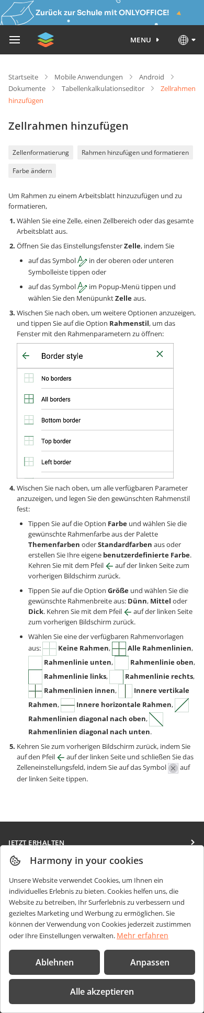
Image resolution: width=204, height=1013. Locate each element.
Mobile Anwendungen (88, 77)
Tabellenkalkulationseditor (103, 88)
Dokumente (27, 88)
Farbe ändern (32, 170)
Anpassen (149, 962)
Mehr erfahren (142, 935)
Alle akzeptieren (102, 991)
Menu (141, 39)
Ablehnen (55, 962)
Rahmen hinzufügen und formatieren (135, 152)
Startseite (23, 77)
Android (151, 77)
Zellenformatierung (41, 152)
